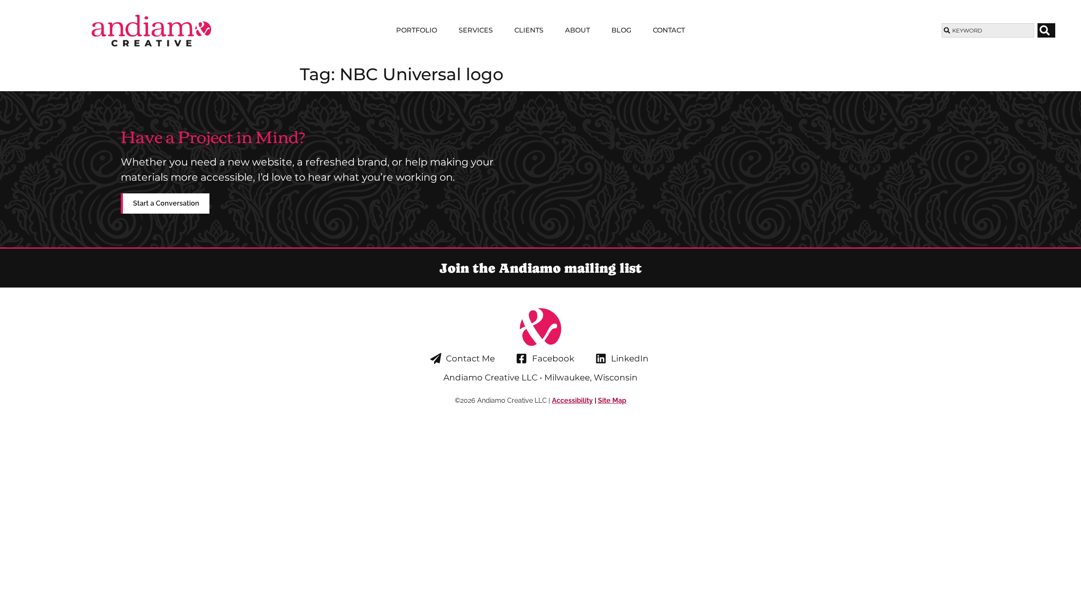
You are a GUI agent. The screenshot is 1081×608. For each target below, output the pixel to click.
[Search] (1046, 30)
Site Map (612, 400)
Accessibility (572, 400)
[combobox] (988, 30)
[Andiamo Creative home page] (151, 30)
